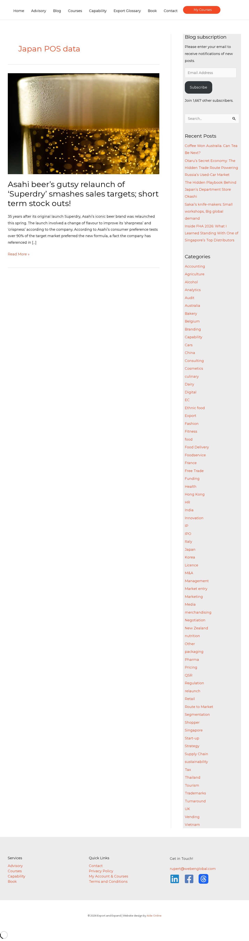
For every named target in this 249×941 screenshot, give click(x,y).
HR (187, 502)
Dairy (189, 384)
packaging (194, 652)
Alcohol (191, 282)
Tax (188, 770)
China (190, 353)
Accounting (195, 266)
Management (197, 581)
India (189, 510)
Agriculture (194, 274)
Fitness (191, 431)
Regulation (194, 683)
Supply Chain (196, 754)
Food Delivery (197, 447)
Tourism (192, 785)
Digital (190, 392)
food (189, 439)
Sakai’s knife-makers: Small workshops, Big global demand (209, 211)
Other (190, 644)
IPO (188, 534)
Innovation (194, 518)
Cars (189, 345)
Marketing (194, 597)
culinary (192, 376)
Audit (189, 298)
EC (187, 400)
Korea (190, 557)
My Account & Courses (108, 876)
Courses (15, 871)
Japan (190, 549)
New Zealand (196, 628)
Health (190, 486)
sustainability (196, 762)
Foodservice (195, 455)
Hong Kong (195, 494)
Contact (96, 866)
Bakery (191, 313)
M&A (189, 573)
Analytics (193, 290)
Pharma (192, 659)
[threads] (203, 879)
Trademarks (195, 793)
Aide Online (154, 915)
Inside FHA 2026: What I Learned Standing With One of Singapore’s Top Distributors (211, 233)
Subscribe (198, 87)
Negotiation (195, 620)
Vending (192, 817)
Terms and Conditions (108, 881)
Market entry (196, 589)
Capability (193, 337)
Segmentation (197, 714)
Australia (192, 306)
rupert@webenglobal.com (193, 869)
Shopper (192, 722)
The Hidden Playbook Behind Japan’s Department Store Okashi (210, 189)
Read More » (19, 253)
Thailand (192, 777)
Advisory (15, 866)
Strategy (192, 746)
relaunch (192, 691)
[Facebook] (189, 879)
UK (187, 809)
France (191, 463)
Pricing (191, 667)
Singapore (194, 730)
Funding (192, 479)
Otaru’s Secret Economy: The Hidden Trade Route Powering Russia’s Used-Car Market (211, 168)
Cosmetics (194, 368)
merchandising (198, 612)
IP (186, 526)
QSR (188, 675)
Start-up (192, 738)
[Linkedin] (175, 879)
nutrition (192, 636)
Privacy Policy (101, 871)
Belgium (192, 321)
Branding (193, 329)
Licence (191, 565)
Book (12, 881)
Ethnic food (195, 408)
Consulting (194, 361)
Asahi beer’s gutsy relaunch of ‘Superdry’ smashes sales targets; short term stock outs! (83, 193)
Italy (188, 541)
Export (190, 416)
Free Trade (194, 471)
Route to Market (199, 707)
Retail (190, 699)
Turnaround (195, 801)
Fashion (192, 424)
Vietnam (192, 825)
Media (190, 604)
